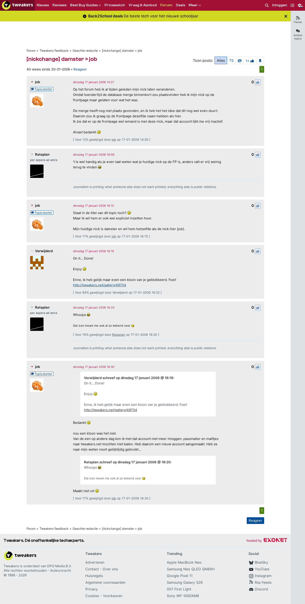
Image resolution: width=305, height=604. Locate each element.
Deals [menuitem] (180, 5)
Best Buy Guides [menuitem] (84, 5)
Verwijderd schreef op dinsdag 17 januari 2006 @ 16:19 (128, 378)
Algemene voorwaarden (105, 582)
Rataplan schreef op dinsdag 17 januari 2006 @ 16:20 (127, 462)
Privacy (91, 589)
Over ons (110, 569)
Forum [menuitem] (166, 5)
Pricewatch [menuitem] (114, 5)
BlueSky (261, 562)
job (37, 82)
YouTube (262, 569)
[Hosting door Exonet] (267, 541)
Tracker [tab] (298, 22)
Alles (221, 60)
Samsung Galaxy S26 (185, 582)
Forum (31, 50)
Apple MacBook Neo (184, 562)
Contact (92, 569)
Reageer (80, 69)
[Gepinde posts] (260, 60)
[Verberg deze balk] (286, 16)
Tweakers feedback (54, 50)
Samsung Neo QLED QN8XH (191, 569)
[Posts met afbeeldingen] (239, 60)
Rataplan (42, 154)
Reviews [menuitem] (59, 5)
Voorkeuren (112, 596)
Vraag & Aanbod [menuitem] (143, 5)
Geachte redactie (85, 50)
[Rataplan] (37, 171)
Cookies (92, 596)
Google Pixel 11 (179, 575)
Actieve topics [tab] (298, 37)
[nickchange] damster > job (122, 50)
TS (231, 60)
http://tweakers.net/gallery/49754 (99, 285)
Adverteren (94, 562)
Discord (261, 589)
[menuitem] (266, 5)
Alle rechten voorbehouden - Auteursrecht (37, 570)
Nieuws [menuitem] (43, 5)
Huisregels (94, 575)
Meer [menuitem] (193, 5)
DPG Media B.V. (59, 566)
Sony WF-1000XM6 (183, 596)
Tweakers (11, 566)
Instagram (263, 575)
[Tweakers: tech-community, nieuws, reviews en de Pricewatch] (17, 5)
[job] (37, 100)
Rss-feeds (263, 582)
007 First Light (179, 589)
